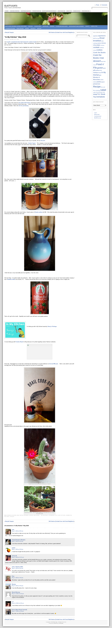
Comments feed (97, 116)
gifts (94, 70)
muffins (101, 79)
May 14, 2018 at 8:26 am (18, 603)
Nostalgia (45, 26)
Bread (102, 38)
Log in (95, 112)
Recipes (30, 26)
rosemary (98, 90)
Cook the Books (99, 52)
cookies (99, 50)
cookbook (52, 515)
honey (99, 72)
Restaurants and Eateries (76, 26)
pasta (99, 82)
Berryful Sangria (9, 32)
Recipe (97, 86)
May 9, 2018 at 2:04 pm (17, 577)
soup (95, 94)
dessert (97, 61)
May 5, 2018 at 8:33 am (17, 541)
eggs (102, 61)
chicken (103, 43)
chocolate (96, 45)
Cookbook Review (10, 28)
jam (100, 75)
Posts (97, 5)
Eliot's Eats (10, 6)
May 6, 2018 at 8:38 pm (17, 549)
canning (95, 43)
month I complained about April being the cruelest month (21, 41)
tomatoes (101, 97)
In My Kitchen (61, 515)
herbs (100, 70)
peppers (103, 82)
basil (94, 38)
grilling (97, 70)
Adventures (37, 26)
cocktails (45, 515)
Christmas (102, 45)
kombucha (69, 515)
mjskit (13, 547)
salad (103, 90)
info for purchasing (23, 105)
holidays (95, 72)
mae (13, 529)
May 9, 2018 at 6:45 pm (17, 585)
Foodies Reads (19, 341)
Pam (13, 576)
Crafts (87, 26)
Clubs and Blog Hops (61, 26)
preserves (96, 84)
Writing (39, 28)
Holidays (33, 28)
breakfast (97, 41)
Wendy (14, 584)
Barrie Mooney (16, 592)
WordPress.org (97, 118)
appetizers (102, 36)
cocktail (96, 47)
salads (94, 92)
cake (102, 41)
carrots (99, 43)
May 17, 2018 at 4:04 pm (18, 611)
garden (100, 68)
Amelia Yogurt (32, 143)
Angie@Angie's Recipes (18, 539)
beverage (97, 38)
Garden (52, 26)
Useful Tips (94, 26)
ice (56, 515)
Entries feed (96, 114)
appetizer (95, 35)
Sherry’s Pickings (52, 326)
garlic (104, 68)
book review (20, 28)
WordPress (56, 623)
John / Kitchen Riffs (17, 566)
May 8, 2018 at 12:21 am (18, 557)
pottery (6, 516)
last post (42, 140)
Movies (27, 28)
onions (95, 82)
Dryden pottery (38, 212)
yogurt (12, 516)
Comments (104, 5)
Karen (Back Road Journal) (19, 609)
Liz (13, 601)
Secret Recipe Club (100, 92)
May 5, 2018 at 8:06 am (17, 531)
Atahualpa (61, 623)
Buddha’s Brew (11, 279)
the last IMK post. (53, 363)
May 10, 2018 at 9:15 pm (18, 593)
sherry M (14, 555)
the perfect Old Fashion (25, 102)
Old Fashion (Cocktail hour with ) (61, 32)
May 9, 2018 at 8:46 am (17, 568)
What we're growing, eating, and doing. (16, 26)
